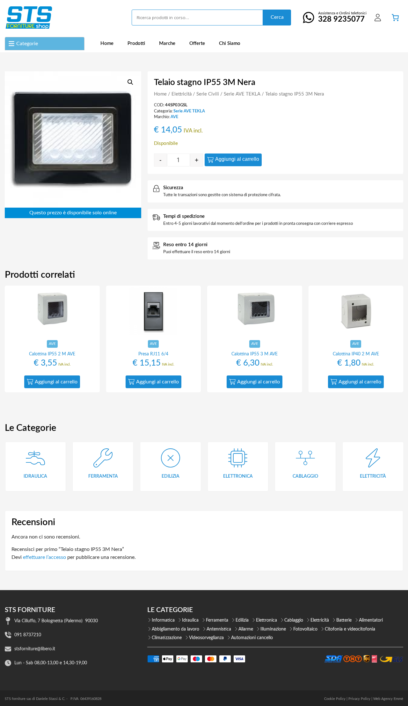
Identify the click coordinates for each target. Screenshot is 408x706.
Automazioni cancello (252, 638)
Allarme (245, 629)
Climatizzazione (167, 638)
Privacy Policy (359, 699)
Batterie (344, 620)
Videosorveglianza (206, 638)
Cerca (277, 17)
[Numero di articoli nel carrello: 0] (395, 17)
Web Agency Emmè (388, 699)
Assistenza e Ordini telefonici (342, 17)
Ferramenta (217, 620)
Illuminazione (273, 629)
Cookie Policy (335, 699)
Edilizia (242, 620)
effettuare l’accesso (44, 557)
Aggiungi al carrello (237, 159)
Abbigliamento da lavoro (175, 629)
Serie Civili (207, 94)
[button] (130, 82)
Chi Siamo (229, 43)
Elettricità (181, 94)
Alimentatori (371, 620)
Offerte (197, 43)
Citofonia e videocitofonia (350, 629)
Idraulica (190, 620)
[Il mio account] (378, 17)
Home (106, 43)
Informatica (163, 620)
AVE (174, 117)
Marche (167, 43)
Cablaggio (293, 620)
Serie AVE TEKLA (242, 94)
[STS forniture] (28, 17)
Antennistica (219, 629)
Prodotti (136, 43)
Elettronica (266, 620)
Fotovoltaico (305, 629)
